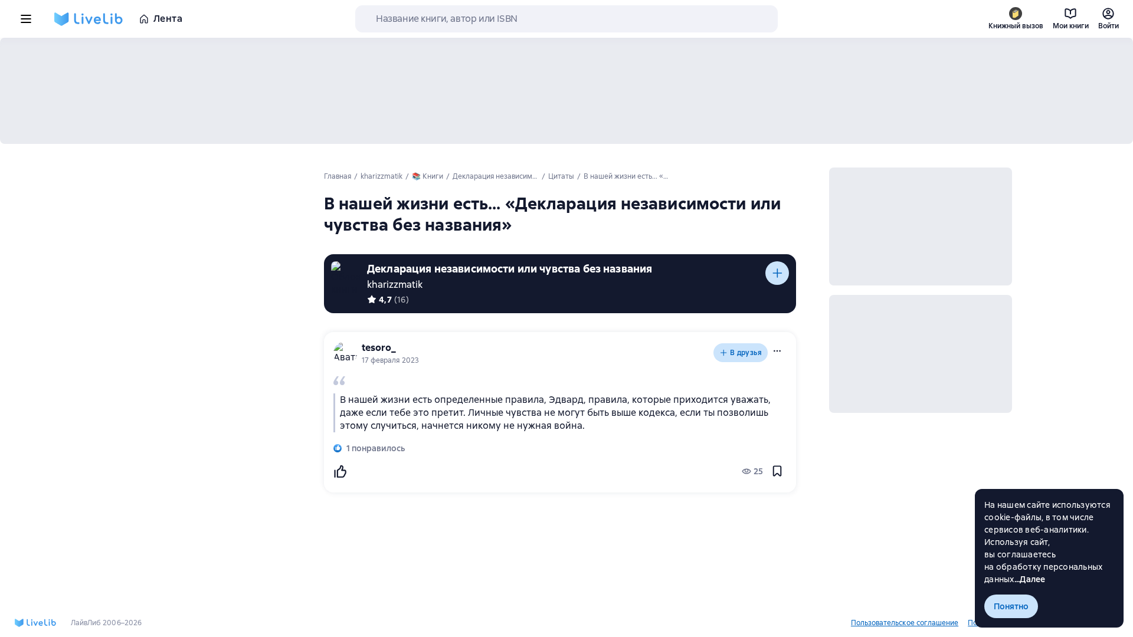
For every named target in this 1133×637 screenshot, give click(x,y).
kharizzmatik (395, 284)
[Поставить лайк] (339, 471)
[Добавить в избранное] (777, 471)
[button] (777, 351)
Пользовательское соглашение (904, 623)
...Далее (1030, 579)
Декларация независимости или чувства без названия (509, 268)
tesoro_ (379, 348)
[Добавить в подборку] (777, 273)
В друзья (746, 352)
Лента (167, 18)
